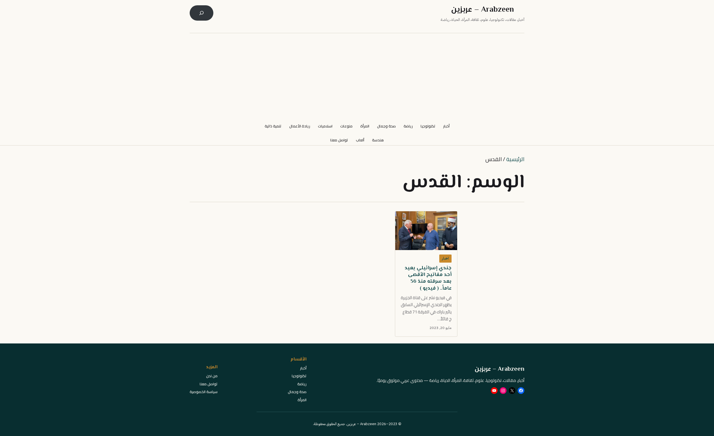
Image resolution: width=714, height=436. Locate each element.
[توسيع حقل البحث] (201, 13)
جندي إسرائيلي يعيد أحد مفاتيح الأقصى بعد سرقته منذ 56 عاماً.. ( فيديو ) (428, 278)
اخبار (445, 258)
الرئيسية (515, 159)
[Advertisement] (357, 77)
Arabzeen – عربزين (482, 10)
